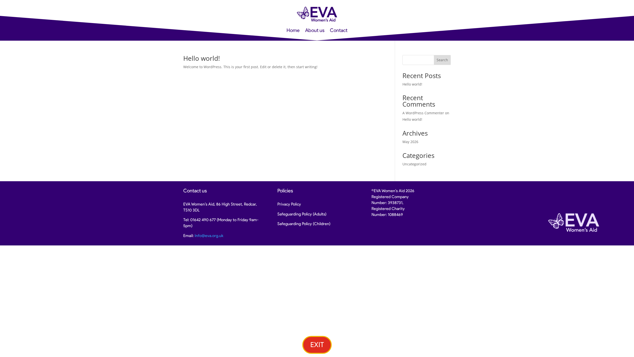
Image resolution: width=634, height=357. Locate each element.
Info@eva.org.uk (209, 235)
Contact (338, 31)
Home (293, 31)
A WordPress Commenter (423, 113)
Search (442, 60)
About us (314, 31)
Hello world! (201, 58)
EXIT (317, 344)
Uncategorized (414, 164)
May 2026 (410, 141)
